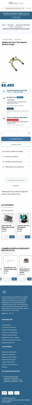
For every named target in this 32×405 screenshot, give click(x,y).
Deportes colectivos (8, 354)
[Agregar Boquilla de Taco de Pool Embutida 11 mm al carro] (11, 278)
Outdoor (4, 367)
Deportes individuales (23, 25)
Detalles (16, 185)
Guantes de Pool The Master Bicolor (20, 227)
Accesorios (18, 27)
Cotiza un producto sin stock (11, 340)
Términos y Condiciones (10, 332)
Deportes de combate (9, 357)
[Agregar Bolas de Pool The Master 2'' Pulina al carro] (26, 278)
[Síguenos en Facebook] (12, 313)
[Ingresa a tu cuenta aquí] (27, 8)
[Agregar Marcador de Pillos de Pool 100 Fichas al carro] (8, 236)
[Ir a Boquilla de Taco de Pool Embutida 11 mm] (7, 260)
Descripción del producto (16, 180)
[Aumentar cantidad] (29, 133)
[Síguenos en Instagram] (10, 313)
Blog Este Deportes (8, 342)
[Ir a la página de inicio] (16, 3)
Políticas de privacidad (9, 330)
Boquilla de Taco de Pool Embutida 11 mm (7, 269)
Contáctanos (6, 325)
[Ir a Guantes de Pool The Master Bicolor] (20, 219)
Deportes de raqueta (9, 359)
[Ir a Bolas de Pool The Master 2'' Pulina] (23, 260)
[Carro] (30, 8)
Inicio (3, 25)
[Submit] (23, 8)
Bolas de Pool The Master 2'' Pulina (21, 271)
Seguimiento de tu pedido (10, 337)
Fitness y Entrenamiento (10, 365)
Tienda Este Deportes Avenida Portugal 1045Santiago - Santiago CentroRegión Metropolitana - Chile (13, 379)
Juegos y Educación (8, 362)
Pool (11, 27)
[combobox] (15, 8)
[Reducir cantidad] (3, 133)
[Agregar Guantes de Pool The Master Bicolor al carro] (24, 236)
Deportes (11, 25)
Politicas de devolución (9, 335)
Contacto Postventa (9, 327)
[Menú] (2, 8)
